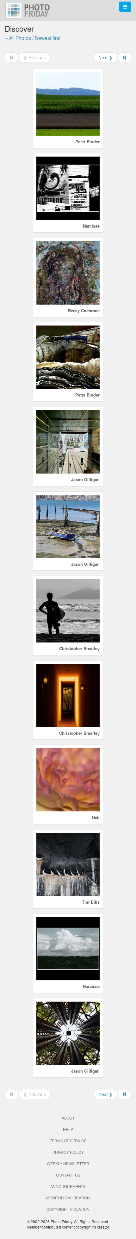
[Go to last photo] (124, 57)
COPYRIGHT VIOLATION (68, 1209)
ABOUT (68, 1117)
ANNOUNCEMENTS (68, 1186)
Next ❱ (105, 57)
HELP (68, 1129)
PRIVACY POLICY (68, 1152)
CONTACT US (68, 1175)
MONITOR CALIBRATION (68, 1197)
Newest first (47, 37)
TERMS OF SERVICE (68, 1140)
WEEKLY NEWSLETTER (68, 1163)
